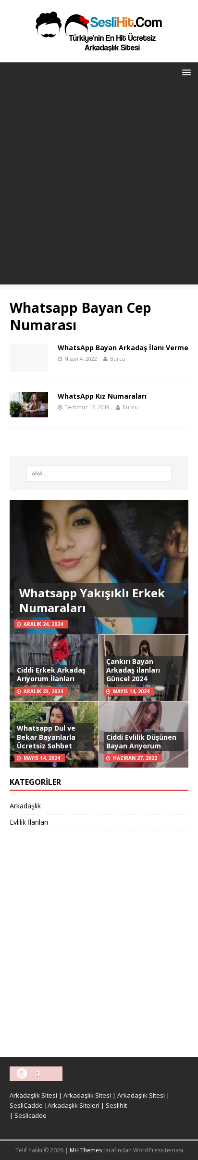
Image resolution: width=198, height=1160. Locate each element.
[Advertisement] (99, 185)
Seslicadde (30, 1115)
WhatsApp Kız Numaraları (102, 396)
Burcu (117, 358)
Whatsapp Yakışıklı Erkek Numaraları (92, 600)
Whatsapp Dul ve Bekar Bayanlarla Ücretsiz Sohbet (46, 736)
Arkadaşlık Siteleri (73, 1105)
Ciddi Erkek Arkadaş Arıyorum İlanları (51, 674)
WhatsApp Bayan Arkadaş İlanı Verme (123, 347)
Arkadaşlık (25, 805)
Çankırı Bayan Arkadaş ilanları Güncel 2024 (133, 670)
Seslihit (116, 1105)
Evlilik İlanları (29, 822)
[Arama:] (99, 473)
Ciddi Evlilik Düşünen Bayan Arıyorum (141, 741)
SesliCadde (26, 1105)
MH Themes (86, 1150)
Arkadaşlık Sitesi (33, 1095)
